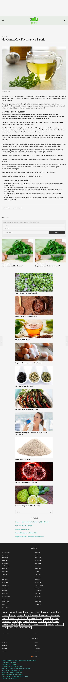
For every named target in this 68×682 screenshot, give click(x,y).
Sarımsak (5, 624)
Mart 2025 (5, 558)
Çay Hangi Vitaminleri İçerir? (24, 386)
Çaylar (4, 37)
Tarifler (37, 648)
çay (16, 627)
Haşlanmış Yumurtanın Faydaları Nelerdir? (28, 363)
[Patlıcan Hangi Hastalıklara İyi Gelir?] (34, 398)
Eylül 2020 (38, 582)
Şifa (36, 645)
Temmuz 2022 (5, 599)
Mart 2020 (37, 599)
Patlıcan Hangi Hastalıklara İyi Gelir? (26, 409)
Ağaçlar (4, 642)
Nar (20, 621)
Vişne (29, 624)
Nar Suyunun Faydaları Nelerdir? (12, 672)
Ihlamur (20, 615)
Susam (23, 624)
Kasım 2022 (5, 588)
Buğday (20, 612)
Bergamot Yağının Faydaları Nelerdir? (27, 506)
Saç (12, 624)
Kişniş (24, 618)
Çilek (4, 627)
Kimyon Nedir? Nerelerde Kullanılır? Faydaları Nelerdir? (32, 522)
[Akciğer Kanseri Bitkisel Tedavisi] (34, 471)
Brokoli (12, 612)
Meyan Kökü (6, 621)
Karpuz (5, 618)
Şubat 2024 (5, 574)
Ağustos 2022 (6, 596)
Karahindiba (55, 615)
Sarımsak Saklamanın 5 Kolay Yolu (26, 533)
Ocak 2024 (5, 577)
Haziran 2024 (5, 566)
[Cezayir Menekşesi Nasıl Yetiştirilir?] (34, 282)
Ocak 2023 (5, 582)
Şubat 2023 (5, 580)
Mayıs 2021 (38, 563)
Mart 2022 (37, 552)
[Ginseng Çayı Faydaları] (34, 328)
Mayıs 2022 (5, 604)
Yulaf (43, 624)
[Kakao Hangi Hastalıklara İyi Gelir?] (34, 305)
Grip (59, 612)
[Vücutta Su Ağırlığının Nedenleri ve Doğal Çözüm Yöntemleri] (34, 421)
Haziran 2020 (38, 591)
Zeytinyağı (59, 624)
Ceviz (26, 612)
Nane (14, 621)
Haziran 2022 (5, 602)
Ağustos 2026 (6, 552)
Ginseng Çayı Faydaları (22, 339)
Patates (33, 621)
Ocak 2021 (37, 571)
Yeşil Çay (35, 624)
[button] (3, 20)
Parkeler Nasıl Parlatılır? (22, 529)
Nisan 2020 (38, 596)
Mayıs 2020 (38, 593)
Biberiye (5, 612)
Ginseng (53, 612)
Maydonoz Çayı (17, 208)
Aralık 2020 (38, 574)
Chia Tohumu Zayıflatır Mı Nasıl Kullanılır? (15, 676)
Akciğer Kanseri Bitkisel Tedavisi (26, 482)
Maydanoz (55, 618)
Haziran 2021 (38, 560)
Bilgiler (4, 645)
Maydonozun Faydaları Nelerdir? (12, 266)
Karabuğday (45, 615)
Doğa (35, 657)
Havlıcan (5, 615)
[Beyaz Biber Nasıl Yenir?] (34, 447)
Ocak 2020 (37, 604)
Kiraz (18, 618)
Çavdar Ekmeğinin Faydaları (24, 526)
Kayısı (12, 618)
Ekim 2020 (37, 580)
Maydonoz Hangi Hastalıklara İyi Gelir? (47, 266)
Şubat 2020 (38, 602)
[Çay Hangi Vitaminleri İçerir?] (34, 375)
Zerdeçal (50, 624)
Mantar (46, 618)
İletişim (37, 633)
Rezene (56, 621)
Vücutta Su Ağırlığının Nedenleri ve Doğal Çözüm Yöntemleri (31, 433)
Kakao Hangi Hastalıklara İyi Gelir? (26, 316)
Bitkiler (4, 263)
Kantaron (35, 615)
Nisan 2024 (5, 569)
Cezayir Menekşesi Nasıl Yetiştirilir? (26, 293)
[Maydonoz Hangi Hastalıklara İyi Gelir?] (50, 250)
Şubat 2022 (38, 555)
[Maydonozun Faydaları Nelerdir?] (17, 250)
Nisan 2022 (5, 607)
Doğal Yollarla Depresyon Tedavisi (12, 670)
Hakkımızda (5, 633)
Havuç (13, 615)
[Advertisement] (34, 12)
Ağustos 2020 (39, 585)
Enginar (45, 612)
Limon (39, 618)
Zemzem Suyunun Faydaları (10, 678)
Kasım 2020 (38, 577)
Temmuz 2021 (38, 558)
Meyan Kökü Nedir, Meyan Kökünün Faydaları (29, 537)
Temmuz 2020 (38, 588)
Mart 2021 (37, 566)
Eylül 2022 (5, 593)
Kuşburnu (32, 618)
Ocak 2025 (5, 563)
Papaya (26, 621)
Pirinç (40, 621)
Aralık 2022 (5, 585)
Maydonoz (6, 208)
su (17, 624)
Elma (38, 612)
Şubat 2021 (38, 569)
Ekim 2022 (4, 591)
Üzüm (10, 627)
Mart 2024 (5, 571)
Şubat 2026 (5, 555)
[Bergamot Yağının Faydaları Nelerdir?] (34, 495)
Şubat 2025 (5, 560)
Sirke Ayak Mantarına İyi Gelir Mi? (12, 674)
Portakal (48, 621)
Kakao (27, 615)
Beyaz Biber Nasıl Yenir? (23, 459)
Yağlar (37, 651)
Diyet (32, 612)
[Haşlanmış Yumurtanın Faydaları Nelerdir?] (34, 352)
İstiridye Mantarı (25, 627)
